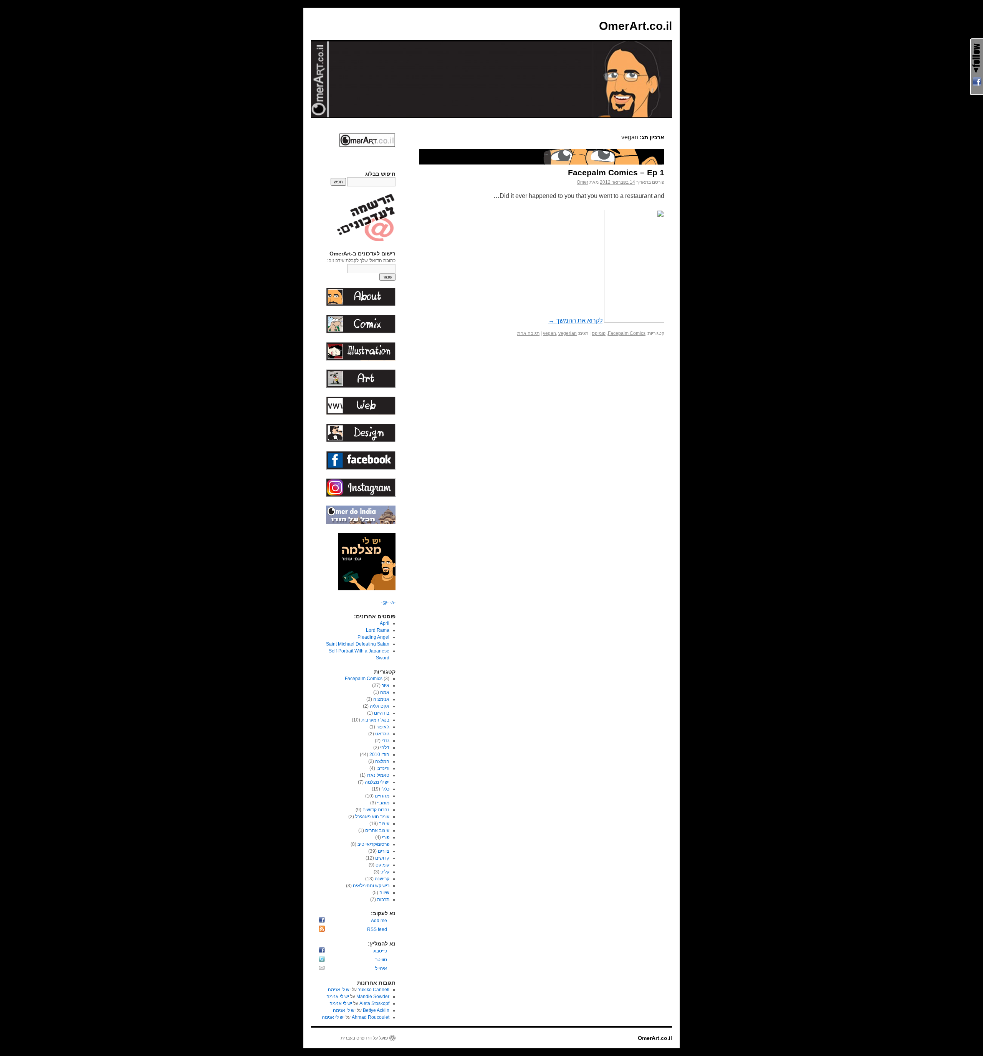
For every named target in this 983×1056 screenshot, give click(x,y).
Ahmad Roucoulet (370, 1017)
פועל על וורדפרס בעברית (364, 1038)
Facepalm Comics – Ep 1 (616, 172)
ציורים (383, 851)
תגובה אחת (528, 333)
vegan (549, 333)
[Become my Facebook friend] (976, 82)
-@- (385, 602)
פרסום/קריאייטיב (373, 844)
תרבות (383, 899)
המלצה (382, 761)
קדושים (382, 858)
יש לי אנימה (339, 989)
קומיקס (599, 333)
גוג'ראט (382, 733)
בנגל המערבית (375, 720)
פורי (385, 837)
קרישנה (382, 878)
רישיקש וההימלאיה (371, 885)
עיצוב (384, 823)
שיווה (384, 892)
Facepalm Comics (626, 333)
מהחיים (382, 796)
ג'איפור (382, 727)
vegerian (567, 333)
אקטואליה (379, 706)
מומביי (383, 803)
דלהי (384, 747)
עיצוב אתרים (377, 830)
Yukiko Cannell (373, 989)
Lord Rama (377, 630)
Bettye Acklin (376, 1010)
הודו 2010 (379, 754)
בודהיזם (381, 713)
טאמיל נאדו (378, 775)
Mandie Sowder (372, 996)
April (384, 623)
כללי (385, 789)
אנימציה (381, 699)
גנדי (385, 740)
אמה (384, 692)
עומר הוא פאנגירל (372, 816)
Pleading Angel (373, 637)
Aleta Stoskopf (374, 1003)
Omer (582, 182)
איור (385, 685)
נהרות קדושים (375, 809)
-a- (392, 602)
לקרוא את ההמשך (575, 320)
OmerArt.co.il (635, 26)
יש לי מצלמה (377, 782)
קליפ (385, 872)
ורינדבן (382, 768)
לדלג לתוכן (668, 125)
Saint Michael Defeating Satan (357, 644)
